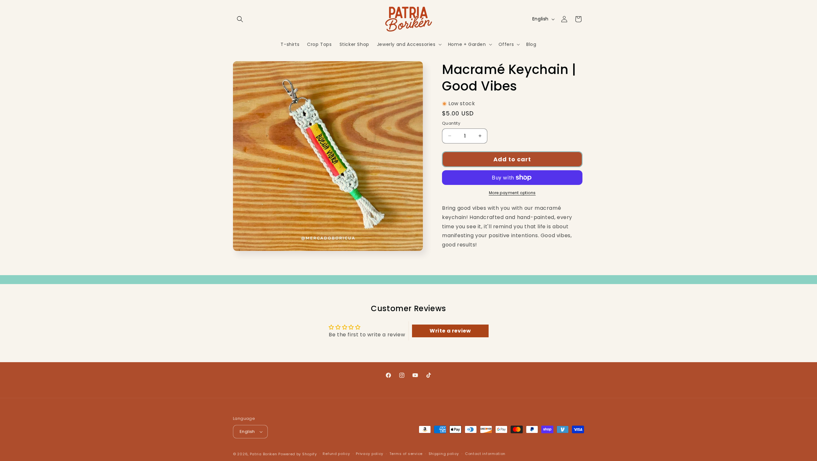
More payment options (512, 192)
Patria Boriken (263, 454)
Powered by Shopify (297, 454)
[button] (240, 19)
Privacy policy (369, 454)
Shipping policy (444, 454)
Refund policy (336, 454)
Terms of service (406, 454)
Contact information (485, 454)
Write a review (450, 330)
